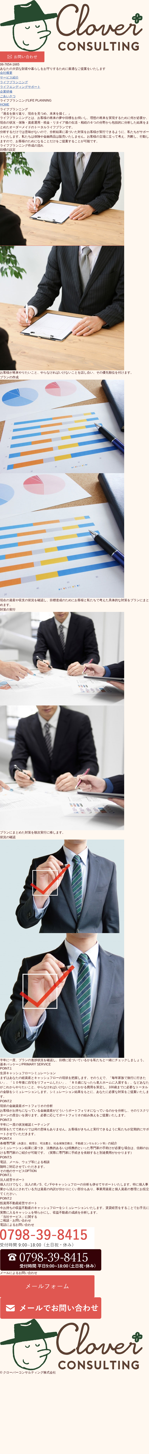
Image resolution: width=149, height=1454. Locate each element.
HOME (4, 104)
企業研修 (6, 91)
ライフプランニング (14, 82)
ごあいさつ (8, 96)
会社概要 (6, 72)
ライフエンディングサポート (20, 86)
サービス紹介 (9, 77)
